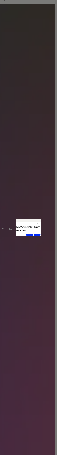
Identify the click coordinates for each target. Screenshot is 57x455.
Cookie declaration (27, 219)
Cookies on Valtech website (19, 220)
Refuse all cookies (29, 234)
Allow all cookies (37, 234)
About (33, 219)
